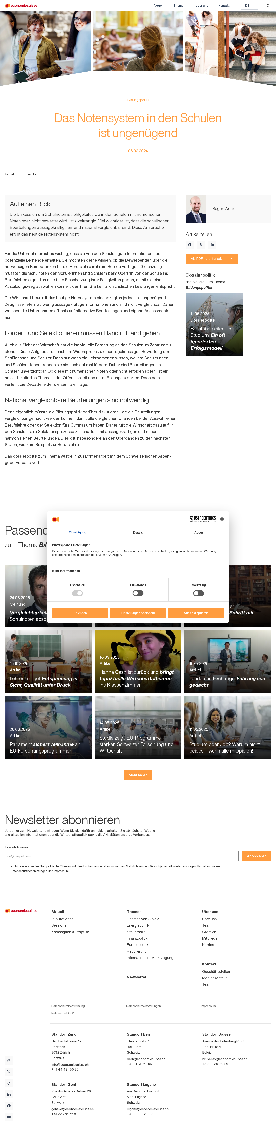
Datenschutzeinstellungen (143, 1006)
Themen (179, 5)
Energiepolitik (138, 925)
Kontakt (224, 5)
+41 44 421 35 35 (65, 1069)
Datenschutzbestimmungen (29, 871)
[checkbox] (6, 866)
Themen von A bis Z (143, 918)
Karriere (208, 944)
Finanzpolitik (137, 938)
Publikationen (62, 918)
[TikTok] (9, 1083)
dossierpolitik (25, 456)
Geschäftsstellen (216, 971)
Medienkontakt (214, 977)
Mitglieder (210, 938)
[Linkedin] (212, 245)
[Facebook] (190, 245)
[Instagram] (9, 1060)
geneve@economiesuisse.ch (72, 1109)
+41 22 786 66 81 (64, 1113)
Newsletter (137, 977)
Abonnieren (257, 856)
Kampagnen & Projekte (70, 931)
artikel (32, 174)
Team (206, 925)
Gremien (209, 931)
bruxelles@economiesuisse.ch (224, 1058)
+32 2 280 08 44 (215, 1063)
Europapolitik (138, 944)
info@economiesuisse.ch (70, 1064)
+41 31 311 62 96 (139, 1063)
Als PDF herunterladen (207, 258)
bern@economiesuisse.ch (146, 1058)
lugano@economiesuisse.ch (148, 1109)
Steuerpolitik (137, 931)
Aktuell (158, 5)
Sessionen (59, 925)
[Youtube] (9, 1117)
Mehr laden (138, 775)
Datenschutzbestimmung (68, 1006)
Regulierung (137, 951)
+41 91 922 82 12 (140, 1113)
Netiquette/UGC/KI (63, 1013)
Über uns (202, 5)
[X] (201, 245)
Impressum (61, 871)
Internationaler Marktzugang (150, 957)
